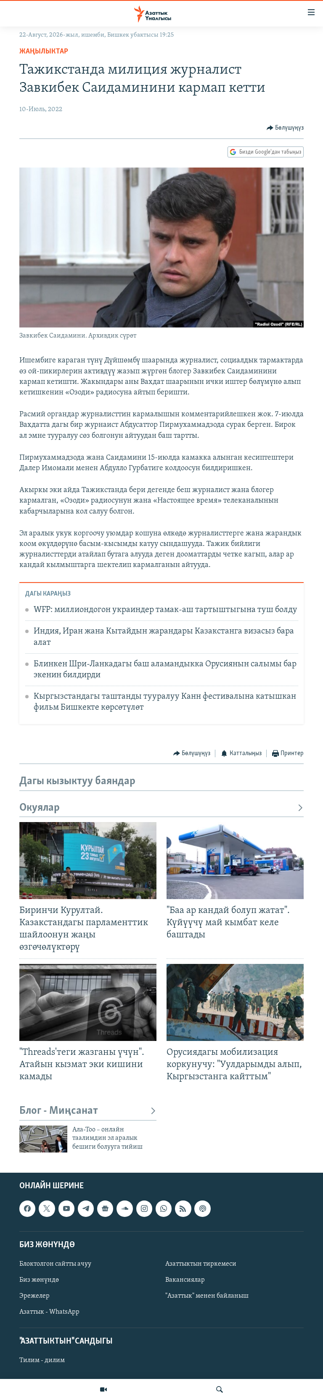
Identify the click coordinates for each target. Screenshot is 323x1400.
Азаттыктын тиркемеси (200, 1264)
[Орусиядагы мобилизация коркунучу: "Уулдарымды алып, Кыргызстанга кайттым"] (235, 1002)
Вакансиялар (185, 1280)
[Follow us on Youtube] (66, 1209)
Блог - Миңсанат (58, 1111)
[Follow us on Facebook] (27, 1209)
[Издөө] (219, 1389)
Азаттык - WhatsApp (49, 1312)
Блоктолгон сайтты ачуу (55, 1264)
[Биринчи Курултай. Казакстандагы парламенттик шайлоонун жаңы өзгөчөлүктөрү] (87, 860)
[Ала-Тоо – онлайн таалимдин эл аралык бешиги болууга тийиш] (43, 1139)
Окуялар (39, 808)
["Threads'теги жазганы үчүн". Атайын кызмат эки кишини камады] (87, 1002)
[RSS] (183, 1209)
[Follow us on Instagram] (144, 1209)
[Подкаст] (202, 1209)
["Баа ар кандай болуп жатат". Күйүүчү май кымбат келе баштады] (235, 860)
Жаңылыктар (43, 52)
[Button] (285, 127)
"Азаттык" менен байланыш (207, 1296)
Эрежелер (34, 1296)
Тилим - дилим (42, 1360)
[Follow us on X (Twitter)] (47, 1209)
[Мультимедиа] (103, 1389)
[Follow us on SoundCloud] (124, 1209)
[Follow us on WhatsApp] (164, 1209)
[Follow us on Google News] (105, 1209)
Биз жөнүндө (39, 1280)
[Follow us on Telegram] (86, 1209)
